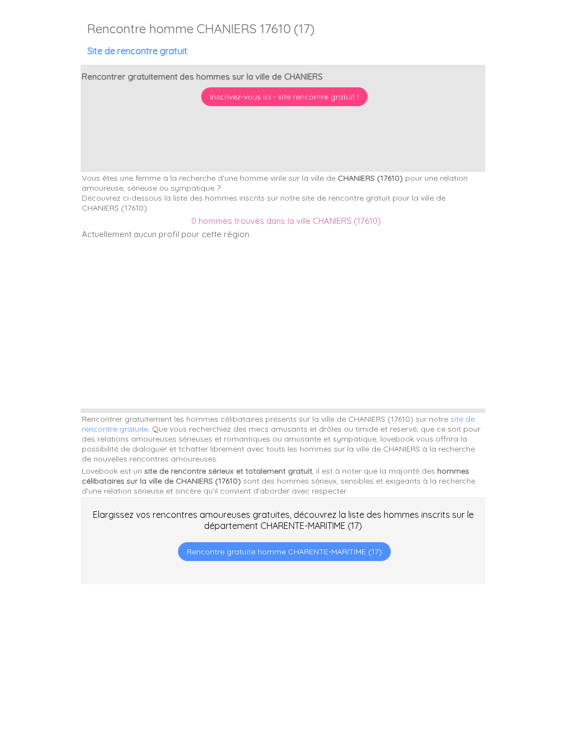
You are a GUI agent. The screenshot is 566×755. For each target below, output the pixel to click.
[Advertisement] (497, 684)
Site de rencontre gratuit (137, 50)
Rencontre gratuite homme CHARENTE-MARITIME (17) (284, 552)
